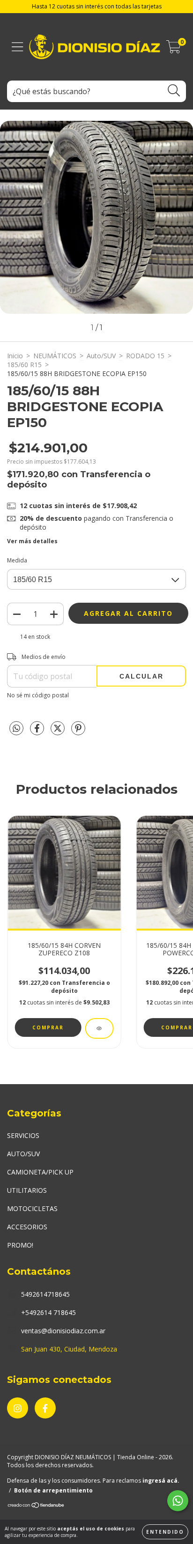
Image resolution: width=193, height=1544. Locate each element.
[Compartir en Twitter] (59, 732)
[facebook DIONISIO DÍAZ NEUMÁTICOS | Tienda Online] (45, 1407)
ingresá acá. (160, 1481)
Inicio (15, 355)
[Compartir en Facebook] (38, 732)
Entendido (165, 1532)
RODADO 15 (145, 355)
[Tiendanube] (36, 1506)
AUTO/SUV (23, 1153)
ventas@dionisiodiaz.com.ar (63, 1330)
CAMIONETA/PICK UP (40, 1171)
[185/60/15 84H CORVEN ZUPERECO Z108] (99, 1028)
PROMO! (20, 1245)
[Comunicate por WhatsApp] (177, 1500)
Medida (17, 560)
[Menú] (17, 47)
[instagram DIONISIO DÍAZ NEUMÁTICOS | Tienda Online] (17, 1407)
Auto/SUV (101, 355)
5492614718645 (45, 1294)
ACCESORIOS (27, 1226)
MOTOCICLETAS (32, 1208)
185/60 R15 (24, 364)
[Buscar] (174, 91)
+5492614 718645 (48, 1312)
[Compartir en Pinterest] (78, 732)
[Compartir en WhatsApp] (16, 728)
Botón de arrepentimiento (53, 1490)
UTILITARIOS (27, 1190)
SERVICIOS (23, 1135)
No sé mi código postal (38, 695)
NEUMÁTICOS (54, 355)
